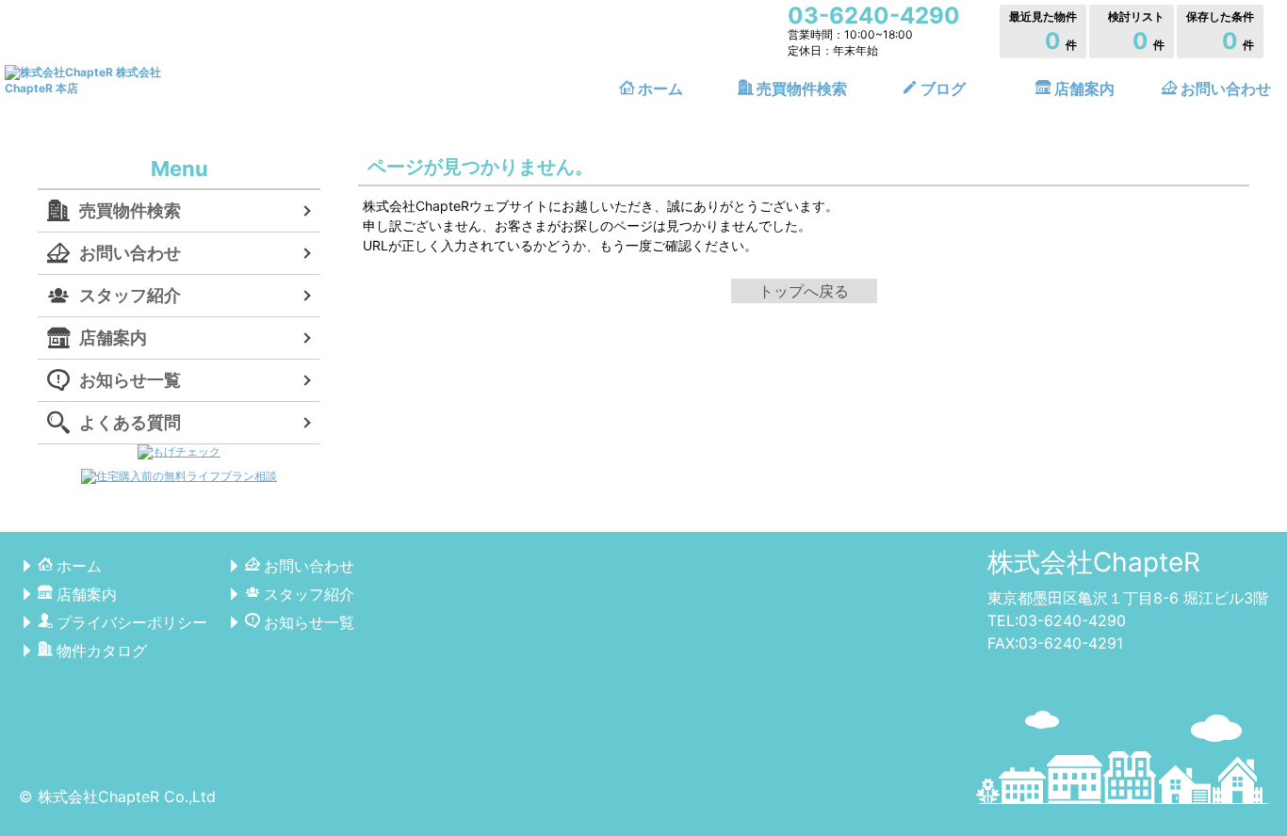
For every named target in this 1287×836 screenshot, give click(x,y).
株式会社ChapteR (1093, 562)
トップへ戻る (803, 290)
